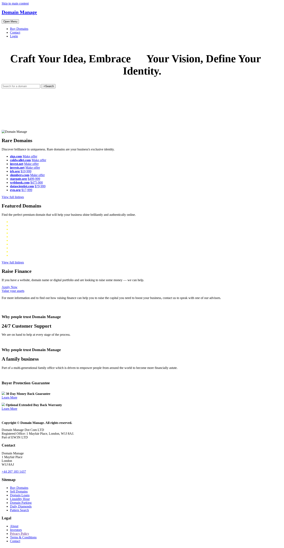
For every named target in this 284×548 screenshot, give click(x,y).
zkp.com (16, 156)
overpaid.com (19, 248)
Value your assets (13, 291)
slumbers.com (19, 175)
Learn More (9, 397)
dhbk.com (16, 236)
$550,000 (30, 233)
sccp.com (16, 244)
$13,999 (26, 221)
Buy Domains (19, 29)
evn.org (15, 190)
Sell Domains (19, 491)
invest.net (16, 164)
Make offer (30, 156)
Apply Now (9, 287)
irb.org (15, 171)
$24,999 (34, 251)
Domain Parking (21, 502)
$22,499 (34, 248)
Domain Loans (20, 495)
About (14, 526)
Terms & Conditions (23, 537)
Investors (16, 530)
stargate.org (18, 179)
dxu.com (15, 229)
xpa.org (15, 221)
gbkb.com (16, 240)
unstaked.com (19, 225)
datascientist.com (22, 186)
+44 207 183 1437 (14, 471)
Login (14, 36)
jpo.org (14, 255)
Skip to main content (15, 3)
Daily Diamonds (21, 506)
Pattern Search (19, 510)
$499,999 (34, 179)
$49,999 (27, 229)
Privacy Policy (19, 533)
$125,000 (29, 244)
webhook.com (20, 182)
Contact (15, 32)
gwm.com (16, 233)
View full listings (13, 197)
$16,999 (25, 255)
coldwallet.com (20, 160)
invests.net (17, 167)
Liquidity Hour (20, 499)
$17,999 (26, 190)
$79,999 (40, 186)
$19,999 (26, 171)
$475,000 (36, 182)
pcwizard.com (19, 251)
